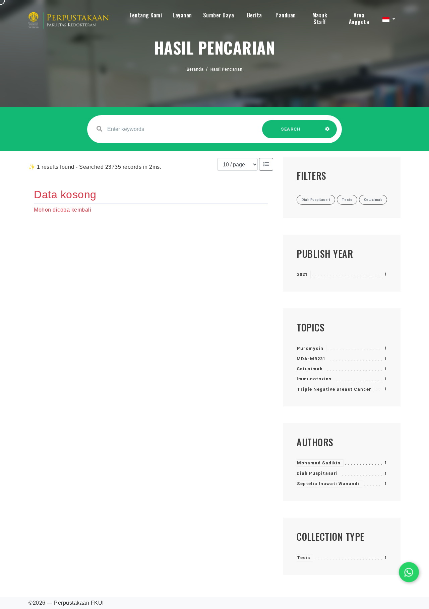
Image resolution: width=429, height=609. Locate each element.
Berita (254, 15)
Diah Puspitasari (317, 473)
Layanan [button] (182, 15)
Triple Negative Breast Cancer (334, 389)
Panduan (285, 15)
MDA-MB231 (311, 358)
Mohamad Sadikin (319, 462)
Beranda (195, 69)
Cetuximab (310, 368)
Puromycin (310, 348)
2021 (302, 274)
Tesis (303, 557)
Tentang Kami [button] (145, 15)
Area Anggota (359, 18)
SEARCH (291, 129)
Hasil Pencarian (226, 69)
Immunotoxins (314, 378)
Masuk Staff (319, 18)
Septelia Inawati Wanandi (328, 483)
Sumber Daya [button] (218, 15)
